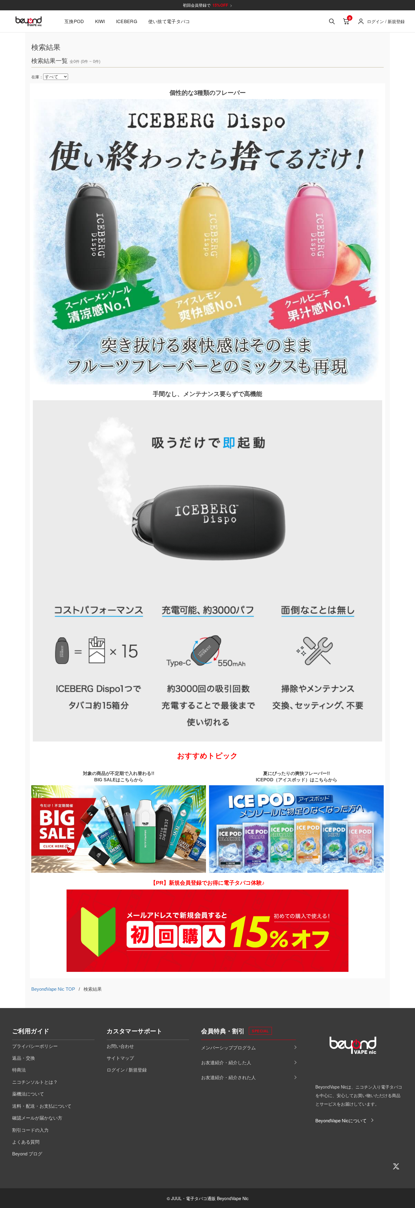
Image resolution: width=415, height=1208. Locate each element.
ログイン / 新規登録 (127, 1069)
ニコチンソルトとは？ (35, 1082)
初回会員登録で (207, 5)
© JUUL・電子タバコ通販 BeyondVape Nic (208, 1198)
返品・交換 (23, 1058)
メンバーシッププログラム (228, 1047)
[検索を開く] (331, 21)
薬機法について (28, 1093)
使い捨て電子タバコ (169, 21)
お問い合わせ (120, 1046)
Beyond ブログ (27, 1153)
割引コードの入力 (30, 1130)
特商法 (19, 1069)
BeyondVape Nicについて (341, 1120)
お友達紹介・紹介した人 (226, 1062)
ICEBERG (126, 21)
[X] (396, 1166)
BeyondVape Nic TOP (53, 989)
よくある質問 (25, 1141)
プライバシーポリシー (35, 1046)
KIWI (100, 21)
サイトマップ (120, 1058)
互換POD (74, 21)
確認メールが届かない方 (37, 1117)
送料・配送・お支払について (41, 1106)
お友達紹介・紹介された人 (228, 1077)
